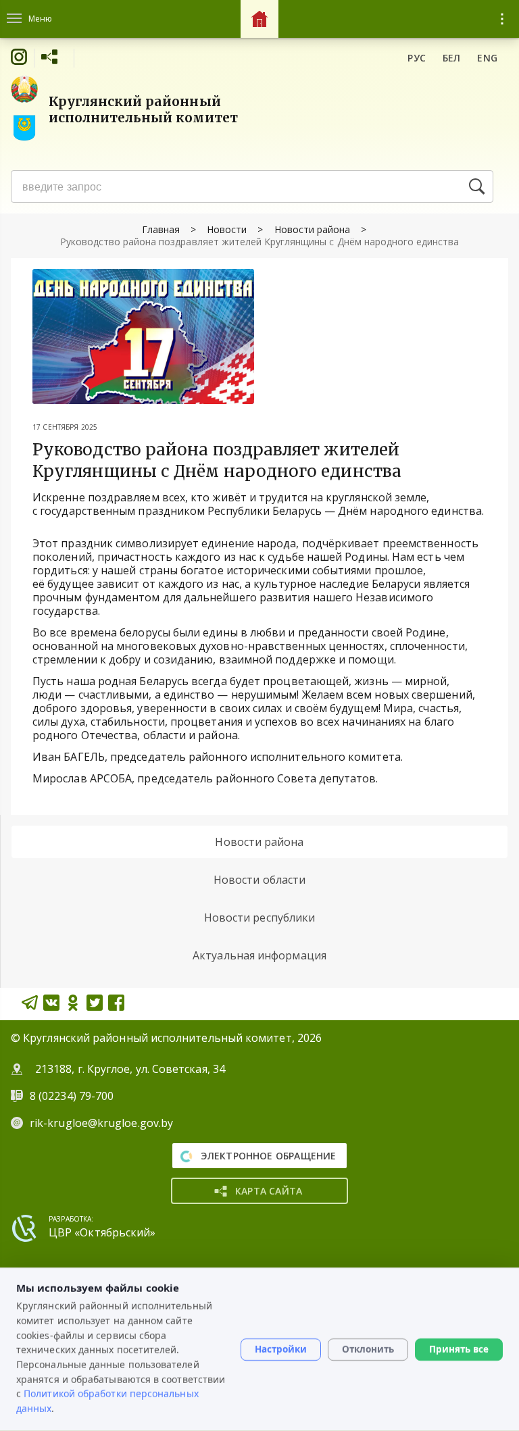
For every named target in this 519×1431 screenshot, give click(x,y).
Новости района (312, 229)
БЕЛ (452, 57)
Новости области (259, 879)
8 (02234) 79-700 (73, 1096)
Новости (227, 229)
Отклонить (368, 1349)
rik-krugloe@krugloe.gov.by (101, 1123)
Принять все (459, 1349)
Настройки (281, 1349)
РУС (416, 57)
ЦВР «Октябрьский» (102, 1232)
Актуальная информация (259, 955)
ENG (487, 57)
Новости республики (259, 917)
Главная (161, 229)
